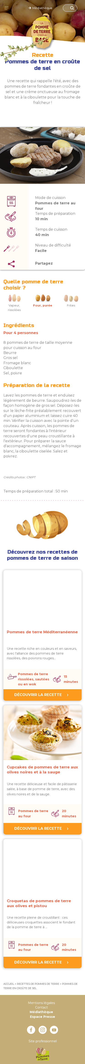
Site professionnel (43, 1041)
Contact (41, 1007)
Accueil (8, 983)
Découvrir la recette (38, 695)
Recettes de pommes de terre (38, 983)
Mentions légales (41, 1003)
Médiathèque (41, 8)
